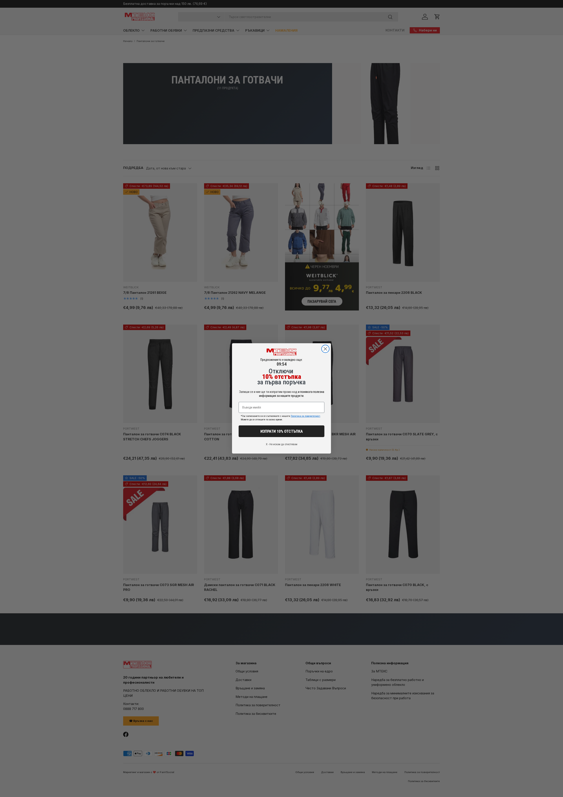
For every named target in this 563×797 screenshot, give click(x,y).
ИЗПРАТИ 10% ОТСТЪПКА (281, 431)
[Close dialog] (325, 349)
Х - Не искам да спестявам (281, 444)
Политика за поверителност (305, 416)
